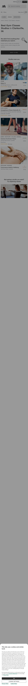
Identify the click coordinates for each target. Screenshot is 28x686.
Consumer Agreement (12, 673)
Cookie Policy (14, 683)
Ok (14, 678)
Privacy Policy (5, 683)
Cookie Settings (14, 681)
